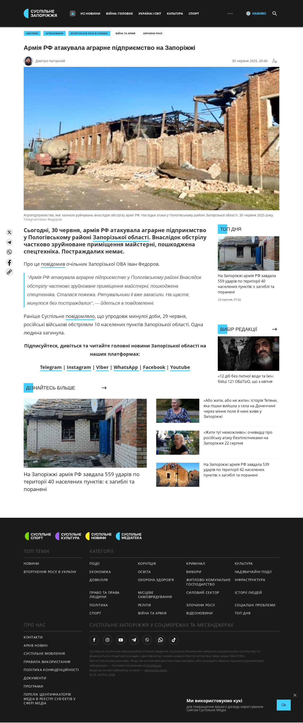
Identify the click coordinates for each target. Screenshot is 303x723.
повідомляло (80, 316)
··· (230, 13)
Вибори (193, 571)
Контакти (33, 637)
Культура (175, 13)
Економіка (100, 571)
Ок (283, 705)
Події (94, 563)
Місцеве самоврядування (155, 594)
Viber (102, 367)
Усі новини (90, 13)
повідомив (53, 264)
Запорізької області (121, 237)
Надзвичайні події (253, 571)
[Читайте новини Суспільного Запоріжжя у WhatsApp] (160, 640)
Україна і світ (149, 13)
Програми (33, 686)
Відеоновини (199, 613)
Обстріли (32, 33)
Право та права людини (104, 594)
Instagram (79, 367)
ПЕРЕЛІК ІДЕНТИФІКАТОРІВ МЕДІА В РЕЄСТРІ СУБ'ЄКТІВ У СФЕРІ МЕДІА (50, 698)
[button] (9, 232)
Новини (31, 563)
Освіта (144, 571)
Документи (35, 678)
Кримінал (195, 563)
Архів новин (36, 645)
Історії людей (248, 592)
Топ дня (243, 613)
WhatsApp (126, 367)
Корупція (147, 563)
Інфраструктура (250, 580)
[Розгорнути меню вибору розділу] (73, 13)
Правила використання (47, 661)
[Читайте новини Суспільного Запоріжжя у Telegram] (134, 640)
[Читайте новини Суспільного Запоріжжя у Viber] (147, 640)
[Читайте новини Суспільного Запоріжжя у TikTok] (173, 640)
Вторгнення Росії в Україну (89, 33)
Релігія (144, 605)
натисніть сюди (155, 670)
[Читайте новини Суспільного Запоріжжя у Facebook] (94, 640)
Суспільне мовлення (44, 653)
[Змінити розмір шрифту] (274, 61)
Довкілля (98, 580)
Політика (98, 605)
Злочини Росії (152, 33)
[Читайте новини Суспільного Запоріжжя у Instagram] (107, 640)
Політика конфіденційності (51, 669)
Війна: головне (119, 13)
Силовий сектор (202, 592)
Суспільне (153, 665)
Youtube (180, 367)
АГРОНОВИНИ (54, 33)
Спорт (194, 13)
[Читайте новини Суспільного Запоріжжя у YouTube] (120, 640)
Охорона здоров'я (156, 580)
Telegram (51, 367)
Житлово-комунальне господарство (208, 582)
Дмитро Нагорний (50, 61)
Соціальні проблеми (255, 605)
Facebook (154, 367)
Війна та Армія (125, 33)
